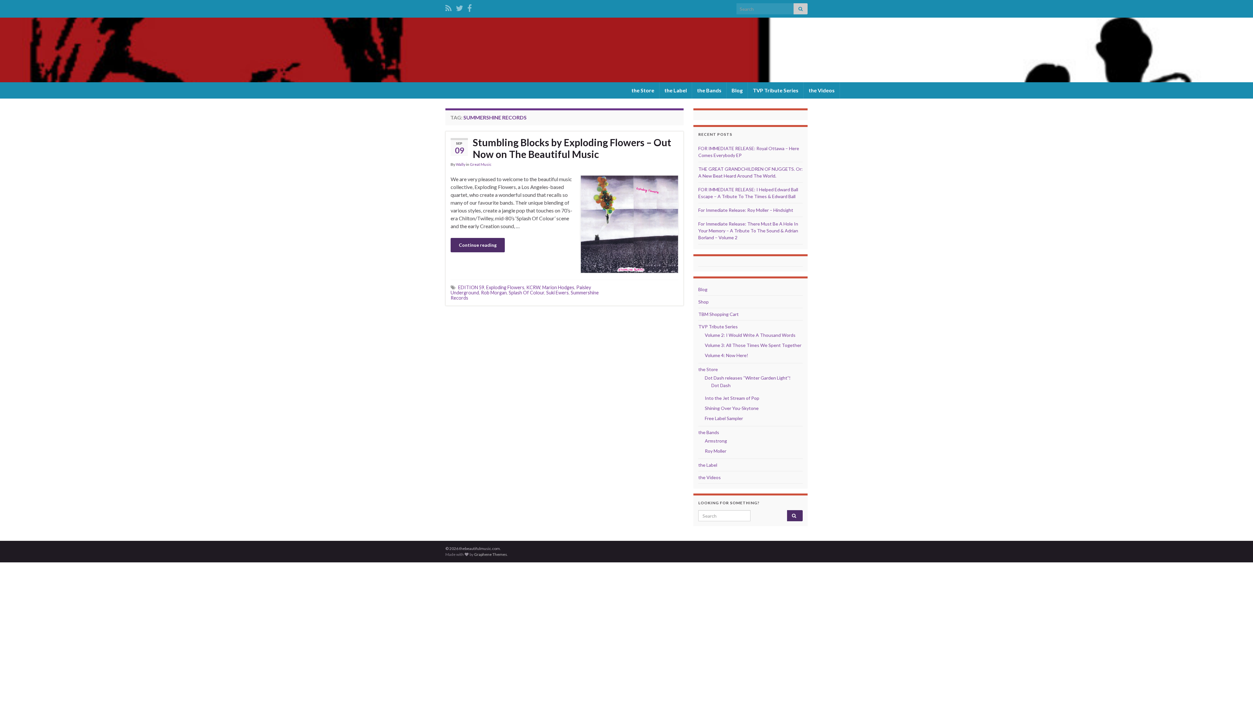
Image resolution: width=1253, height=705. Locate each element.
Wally (460, 164)
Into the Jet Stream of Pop (732, 398)
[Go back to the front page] (626, 50)
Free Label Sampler (724, 418)
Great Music (480, 164)
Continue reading (478, 245)
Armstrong (716, 441)
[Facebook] (469, 7)
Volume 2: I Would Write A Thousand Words (750, 335)
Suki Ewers (557, 292)
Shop (703, 302)
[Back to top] (1238, 690)
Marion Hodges (558, 287)
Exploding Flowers (505, 287)
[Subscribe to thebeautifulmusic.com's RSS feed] (448, 7)
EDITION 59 (471, 287)
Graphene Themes (490, 554)
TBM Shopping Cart (718, 314)
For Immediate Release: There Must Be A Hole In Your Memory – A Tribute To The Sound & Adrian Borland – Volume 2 (748, 230)
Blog (737, 90)
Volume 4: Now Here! (726, 355)
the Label (675, 90)
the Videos (822, 90)
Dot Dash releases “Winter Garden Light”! (748, 378)
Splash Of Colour (526, 292)
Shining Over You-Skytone (732, 408)
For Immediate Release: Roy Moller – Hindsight (745, 210)
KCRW (533, 287)
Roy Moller (715, 451)
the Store (642, 90)
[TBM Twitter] (459, 7)
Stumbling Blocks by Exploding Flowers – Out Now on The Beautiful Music (572, 148)
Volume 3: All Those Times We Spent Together (753, 345)
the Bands (709, 90)
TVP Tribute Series (775, 90)
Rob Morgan (494, 292)
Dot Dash (721, 385)
